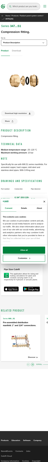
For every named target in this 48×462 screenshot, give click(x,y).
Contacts (19, 451)
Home (7, 16)
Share (7, 121)
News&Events (7, 451)
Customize (22, 258)
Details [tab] (24, 208)
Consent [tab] (8, 208)
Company (37, 440)
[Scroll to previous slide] (28, 364)
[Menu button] (45, 6)
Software (27, 440)
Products (15, 16)
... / (3, 19)
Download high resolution (16, 113)
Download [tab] (16, 51)
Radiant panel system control (31, 16)
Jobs (28, 451)
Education (16, 440)
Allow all (24, 250)
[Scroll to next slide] (32, 364)
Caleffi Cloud (6, 456)
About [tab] (39, 208)
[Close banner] (44, 201)
